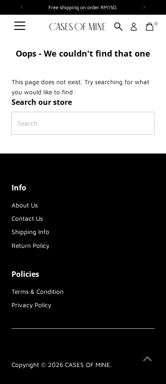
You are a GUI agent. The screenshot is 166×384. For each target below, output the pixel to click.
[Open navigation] (20, 26)
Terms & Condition (38, 291)
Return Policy (30, 245)
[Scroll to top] (147, 359)
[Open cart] (149, 27)
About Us (25, 205)
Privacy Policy (31, 305)
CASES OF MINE (87, 364)
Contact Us (27, 218)
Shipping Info (30, 231)
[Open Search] (118, 27)
